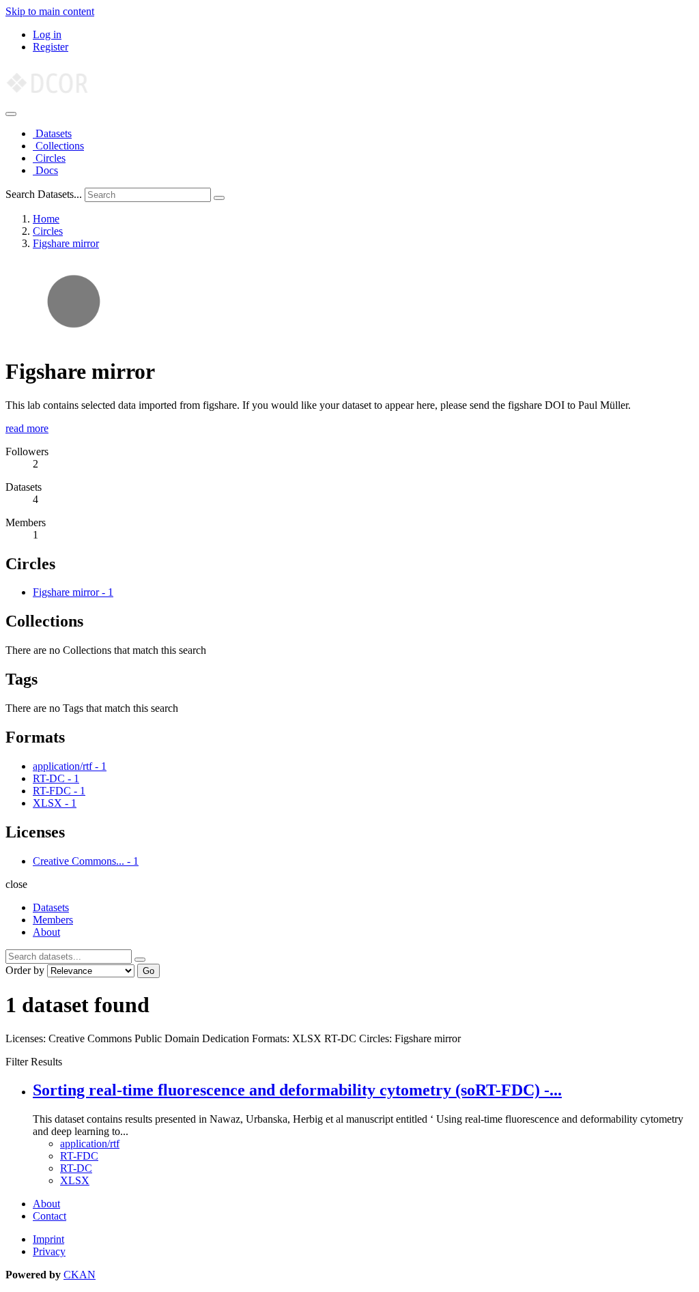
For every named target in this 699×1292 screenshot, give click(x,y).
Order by (24, 970)
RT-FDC (79, 1156)
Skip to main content (49, 11)
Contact (49, 1216)
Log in (47, 34)
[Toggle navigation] (10, 114)
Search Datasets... (43, 194)
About (46, 932)
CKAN (79, 1274)
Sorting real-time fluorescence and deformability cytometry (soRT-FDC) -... (297, 1090)
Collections (58, 146)
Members (53, 919)
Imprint (48, 1239)
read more (26, 428)
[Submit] (219, 198)
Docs (45, 170)
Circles (49, 158)
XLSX (74, 1180)
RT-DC (76, 1168)
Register (50, 47)
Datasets (52, 133)
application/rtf (89, 1143)
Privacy (49, 1251)
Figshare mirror (66, 243)
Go (148, 971)
